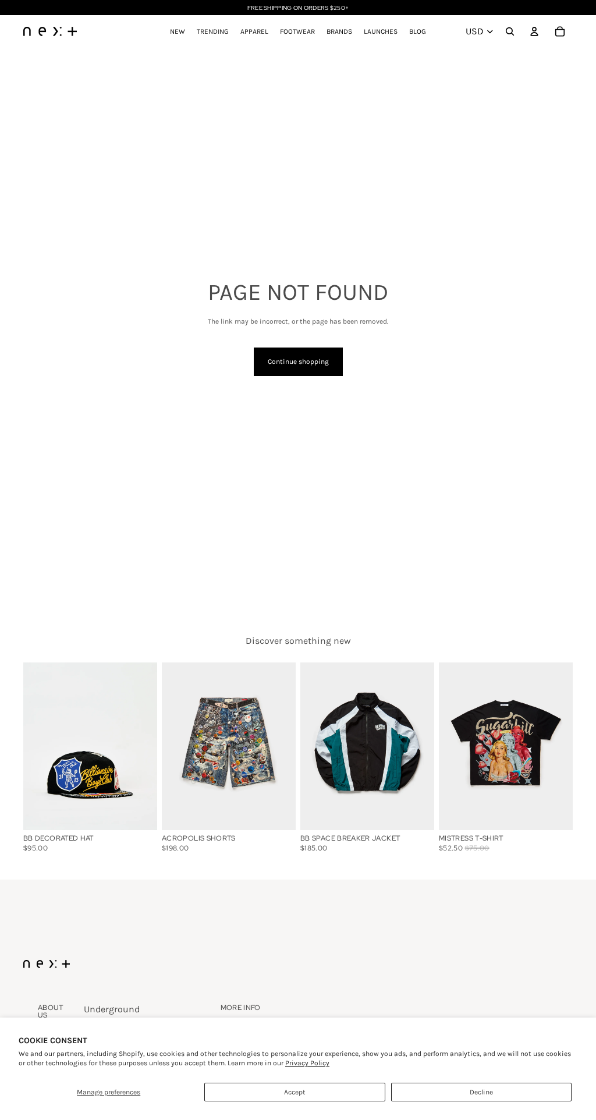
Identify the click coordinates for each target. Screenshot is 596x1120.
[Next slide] (148, 746)
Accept (295, 1092)
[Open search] (510, 31)
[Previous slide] (32, 746)
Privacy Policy (307, 1063)
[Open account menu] (534, 31)
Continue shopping (298, 361)
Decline (481, 1092)
